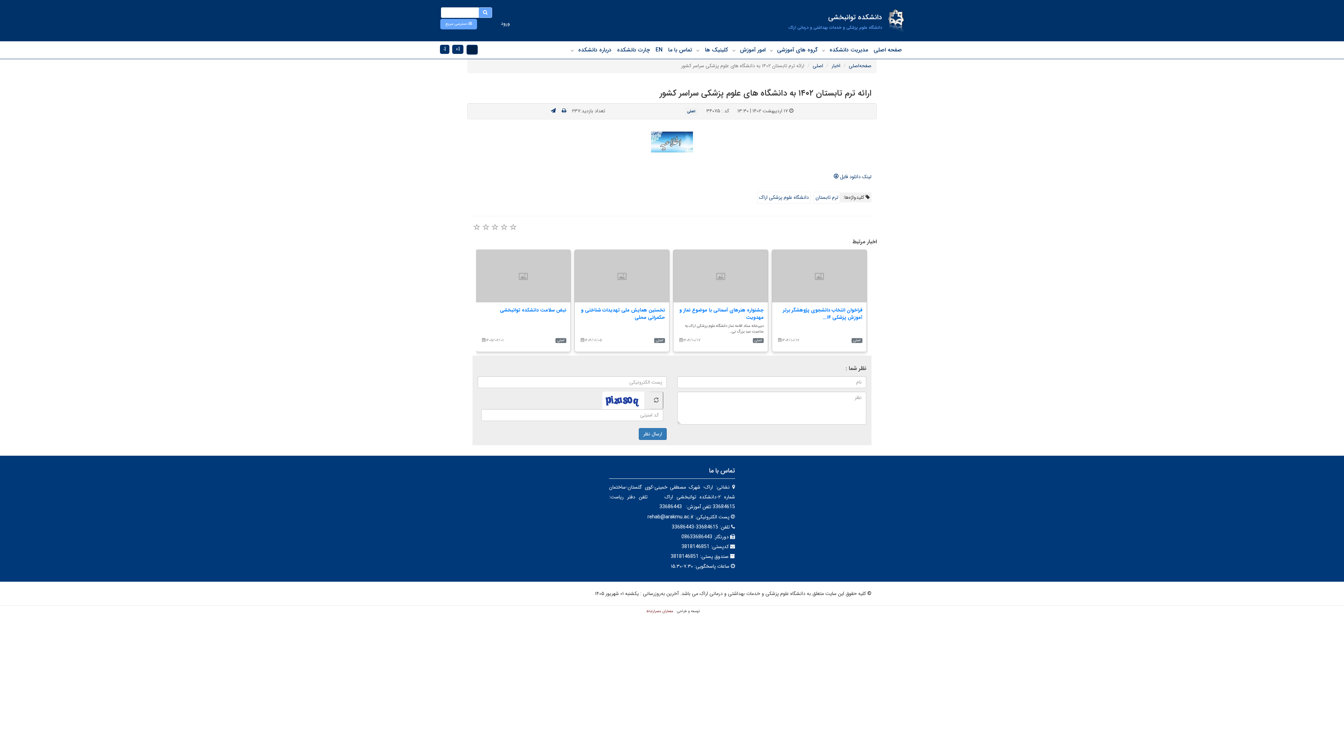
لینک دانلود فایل (855, 177)
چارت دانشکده (633, 50)
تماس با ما (680, 50)
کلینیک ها (716, 50)
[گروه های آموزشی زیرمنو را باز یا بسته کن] (771, 50)
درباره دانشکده (594, 50)
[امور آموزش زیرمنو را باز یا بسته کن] (734, 50)
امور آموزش (752, 50)
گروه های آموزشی (797, 50)
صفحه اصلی (888, 50)
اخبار (836, 66)
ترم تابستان (827, 197)
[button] (458, 24)
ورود (505, 23)
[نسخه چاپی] (564, 111)
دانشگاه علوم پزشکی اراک (784, 197)
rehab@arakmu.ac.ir (671, 517)
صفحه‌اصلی (860, 66)
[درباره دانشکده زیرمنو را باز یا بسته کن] (572, 50)
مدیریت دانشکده (849, 50)
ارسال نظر (652, 434)
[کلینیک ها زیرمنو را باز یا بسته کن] (698, 50)
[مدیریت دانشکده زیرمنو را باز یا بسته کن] (823, 50)
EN (659, 50)
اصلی (818, 66)
